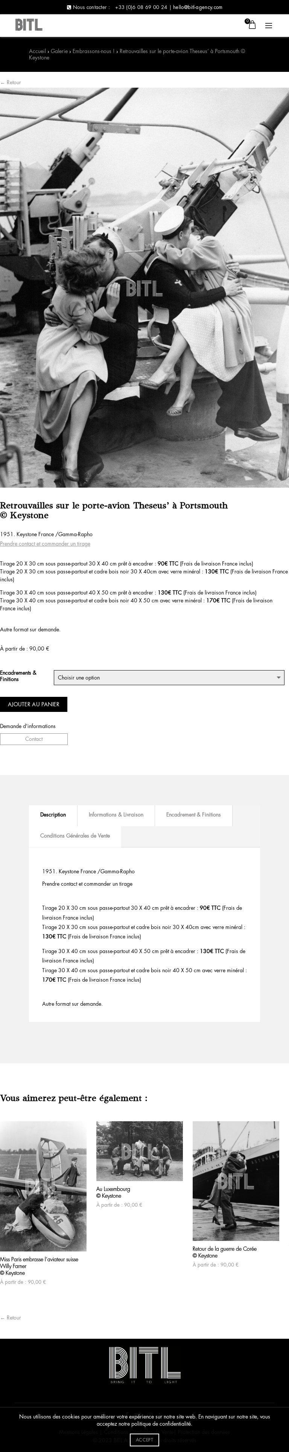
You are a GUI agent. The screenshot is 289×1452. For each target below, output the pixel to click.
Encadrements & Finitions (18, 676)
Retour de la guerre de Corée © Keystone (225, 1252)
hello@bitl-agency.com (197, 7)
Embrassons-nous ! (94, 51)
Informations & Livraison (116, 814)
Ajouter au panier (33, 704)
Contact (34, 739)
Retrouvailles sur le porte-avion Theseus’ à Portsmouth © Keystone (137, 54)
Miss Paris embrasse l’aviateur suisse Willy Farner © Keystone (39, 1266)
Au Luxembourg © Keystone (113, 1192)
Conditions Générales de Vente (75, 835)
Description (53, 814)
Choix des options (7, 1238)
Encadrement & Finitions (193, 814)
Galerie (59, 51)
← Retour (10, 82)
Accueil (37, 51)
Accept (144, 1440)
